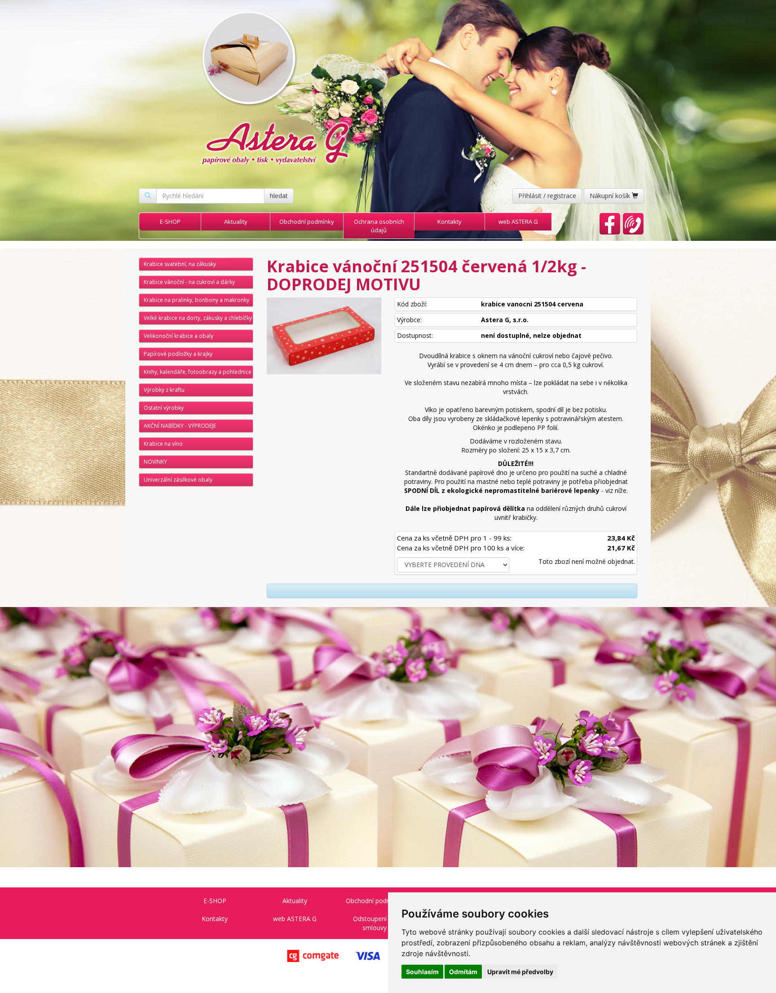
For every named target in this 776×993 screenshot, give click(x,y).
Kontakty (449, 221)
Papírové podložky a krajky (178, 354)
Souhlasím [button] (422, 971)
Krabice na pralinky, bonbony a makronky (196, 300)
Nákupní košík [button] (611, 195)
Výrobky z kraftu (164, 390)
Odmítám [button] (463, 971)
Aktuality (235, 221)
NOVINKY (155, 461)
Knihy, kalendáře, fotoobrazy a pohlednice (197, 372)
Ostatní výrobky (164, 408)
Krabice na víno (163, 444)
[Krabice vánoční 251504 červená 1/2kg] (324, 335)
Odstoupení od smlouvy (374, 923)
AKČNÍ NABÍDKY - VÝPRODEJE (180, 426)
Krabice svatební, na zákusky (180, 264)
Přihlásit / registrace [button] (547, 195)
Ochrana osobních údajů (379, 225)
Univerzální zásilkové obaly (178, 479)
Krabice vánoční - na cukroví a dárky (189, 282)
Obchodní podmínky (306, 221)
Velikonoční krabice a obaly (178, 336)
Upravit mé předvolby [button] (520, 971)
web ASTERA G (518, 221)
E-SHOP (170, 221)
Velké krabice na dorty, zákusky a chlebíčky (198, 318)
